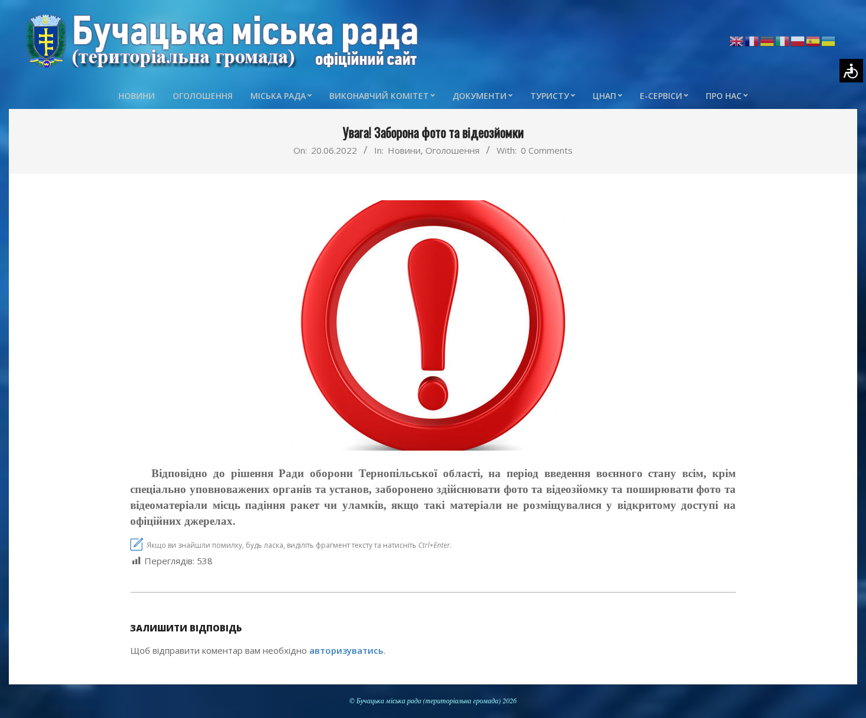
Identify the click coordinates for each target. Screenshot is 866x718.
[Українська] (829, 40)
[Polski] (798, 40)
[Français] (752, 40)
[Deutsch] (767, 40)
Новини (404, 150)
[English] (737, 40)
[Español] (813, 40)
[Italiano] (783, 40)
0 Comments (547, 150)
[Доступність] (851, 70)
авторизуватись (346, 650)
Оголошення (452, 150)
